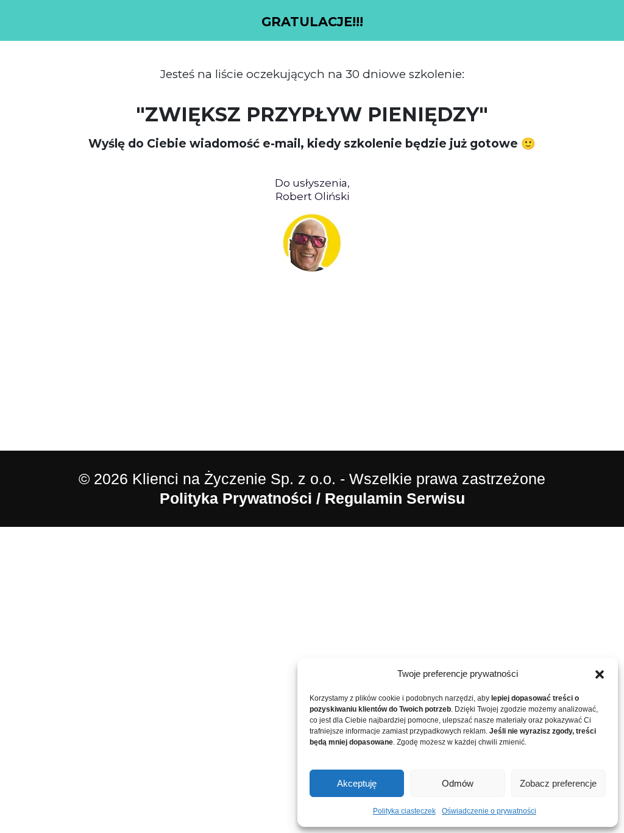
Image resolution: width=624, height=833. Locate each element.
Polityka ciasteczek (404, 811)
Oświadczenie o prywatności (489, 811)
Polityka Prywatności (236, 498)
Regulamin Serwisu (395, 498)
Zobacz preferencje (558, 783)
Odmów (457, 783)
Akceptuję (357, 783)
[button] (600, 674)
